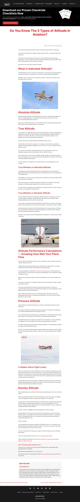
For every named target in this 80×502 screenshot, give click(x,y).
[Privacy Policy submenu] (41, 492)
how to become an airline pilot (49, 454)
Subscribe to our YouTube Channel (26, 447)
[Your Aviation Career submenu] (24, 3)
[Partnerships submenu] (52, 3)
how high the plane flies (43, 271)
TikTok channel (38, 451)
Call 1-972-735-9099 (40, 498)
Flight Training (59, 45)
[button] (10, 23)
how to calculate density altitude (44, 435)
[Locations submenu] (67, 3)
